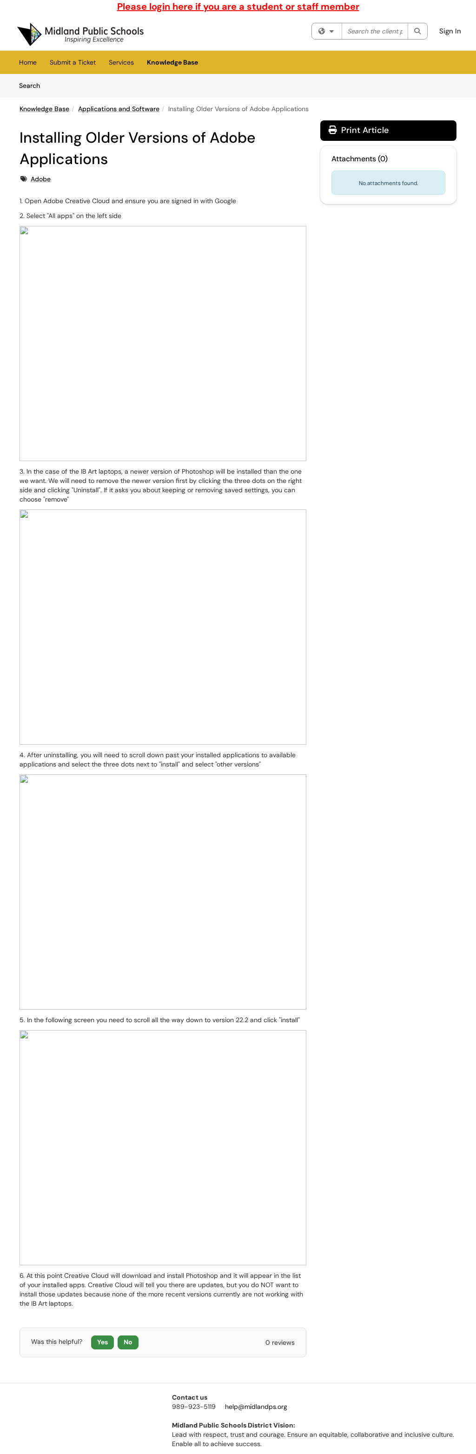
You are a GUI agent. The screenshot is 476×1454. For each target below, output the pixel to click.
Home (28, 62)
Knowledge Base (172, 62)
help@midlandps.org (256, 1406)
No (128, 1342)
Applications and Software (118, 109)
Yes (102, 1342)
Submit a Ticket (73, 62)
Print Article (364, 130)
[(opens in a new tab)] (80, 34)
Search (32, 85)
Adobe (41, 179)
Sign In (450, 31)
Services (121, 62)
